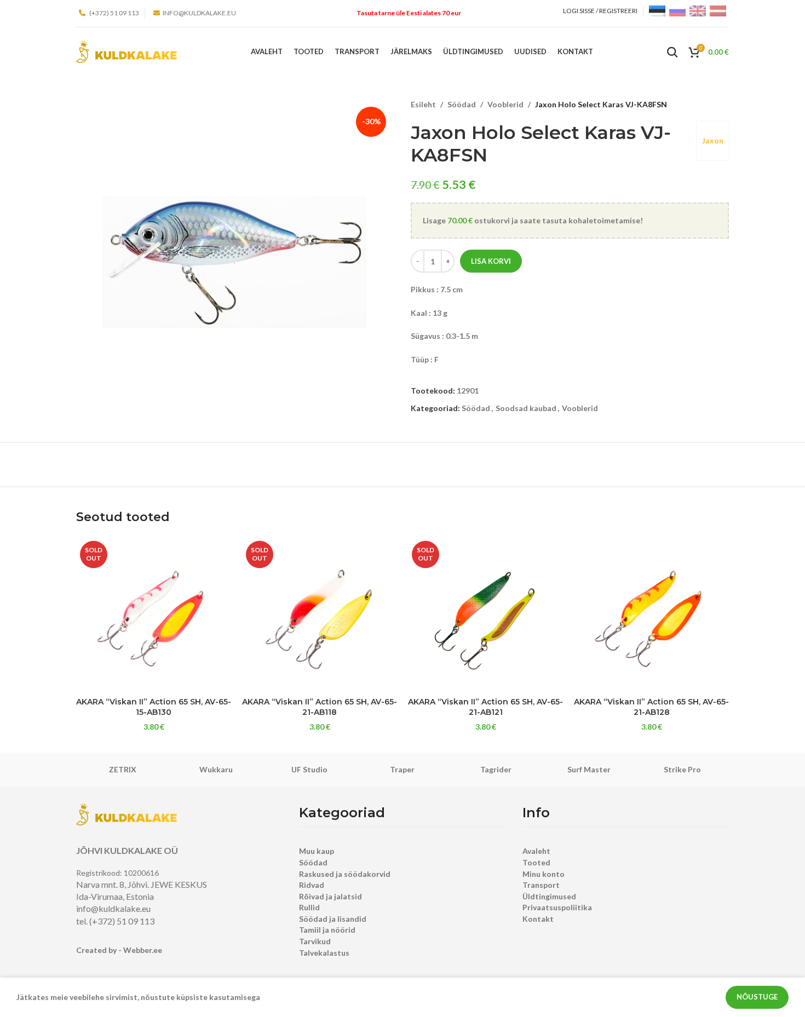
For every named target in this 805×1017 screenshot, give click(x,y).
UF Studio (309, 769)
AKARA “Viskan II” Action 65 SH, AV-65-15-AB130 (153, 707)
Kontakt (538, 918)
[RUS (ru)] (677, 10)
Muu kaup (316, 851)
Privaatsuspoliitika (557, 907)
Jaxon (712, 140)
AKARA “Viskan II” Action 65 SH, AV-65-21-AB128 (651, 707)
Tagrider (495, 769)
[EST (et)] (657, 10)
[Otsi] (672, 52)
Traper (402, 769)
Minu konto (543, 874)
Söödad (461, 104)
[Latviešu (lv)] (718, 10)
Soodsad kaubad (526, 408)
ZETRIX (122, 769)
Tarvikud (315, 941)
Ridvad (311, 884)
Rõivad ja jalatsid (330, 896)
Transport (541, 884)
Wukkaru (216, 769)
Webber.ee (142, 950)
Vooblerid (505, 104)
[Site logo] (126, 51)
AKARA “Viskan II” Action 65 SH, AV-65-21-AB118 (319, 707)
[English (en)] (697, 10)
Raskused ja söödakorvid (344, 874)
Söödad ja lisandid (332, 918)
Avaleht (536, 851)
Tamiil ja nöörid (327, 929)
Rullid (309, 907)
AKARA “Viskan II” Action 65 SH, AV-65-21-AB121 (485, 707)
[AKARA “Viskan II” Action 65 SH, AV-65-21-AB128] (651, 614)
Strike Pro (682, 769)
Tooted (536, 862)
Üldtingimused (549, 896)
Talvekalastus (324, 952)
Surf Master (589, 769)
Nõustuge (757, 996)
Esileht (423, 104)
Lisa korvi (491, 261)
